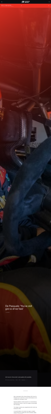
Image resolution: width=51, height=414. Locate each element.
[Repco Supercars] (25, 2)
